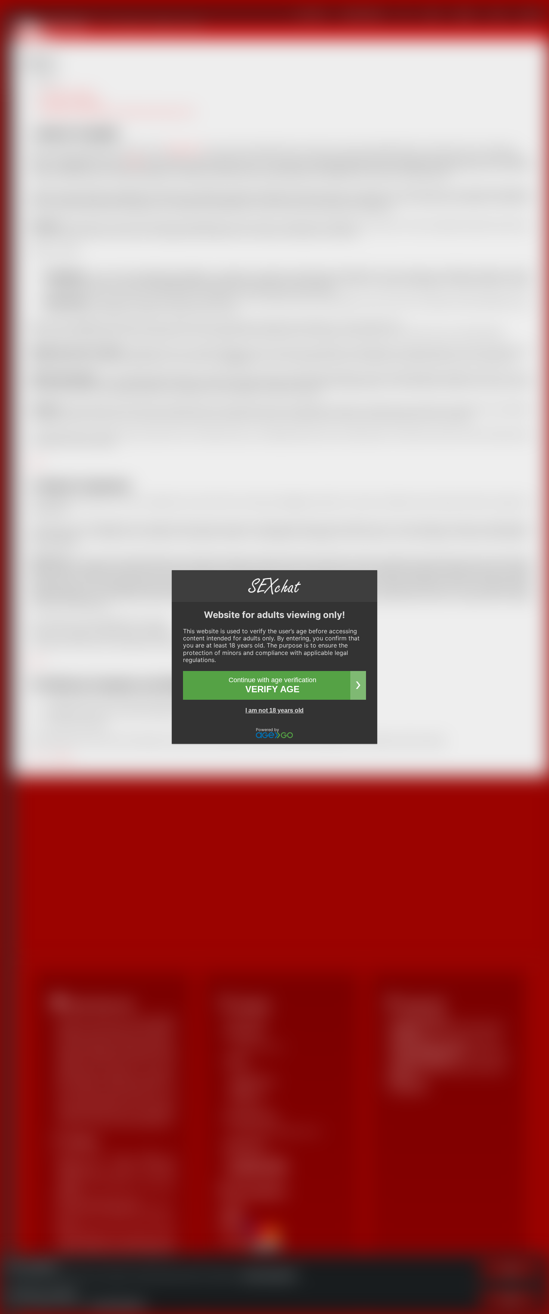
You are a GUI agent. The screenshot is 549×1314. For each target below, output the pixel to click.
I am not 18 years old (274, 710)
